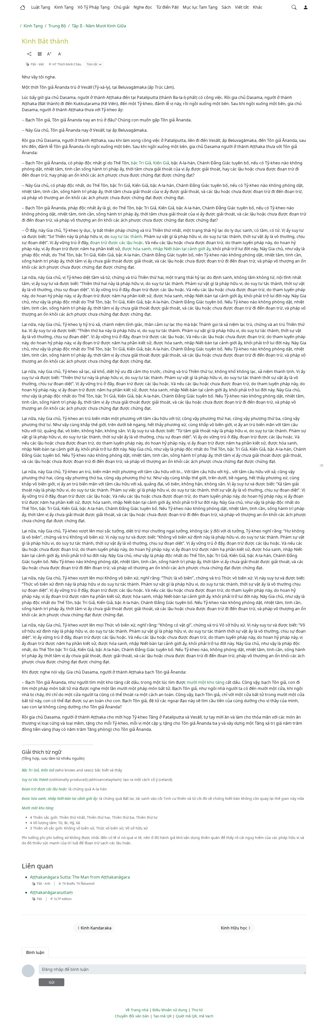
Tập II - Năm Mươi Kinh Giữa (99, 26)
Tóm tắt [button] (92, 64)
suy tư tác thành (126, 236)
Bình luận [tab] (35, 952)
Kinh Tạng (33, 26)
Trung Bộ (57, 26)
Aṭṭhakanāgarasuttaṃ (51, 892)
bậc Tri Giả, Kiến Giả (150, 163)
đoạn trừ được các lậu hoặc (116, 242)
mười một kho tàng (205, 682)
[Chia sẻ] (29, 54)
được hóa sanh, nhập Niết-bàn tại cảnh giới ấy (166, 249)
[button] (40, 7)
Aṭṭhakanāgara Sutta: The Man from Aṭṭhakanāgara (80, 877)
